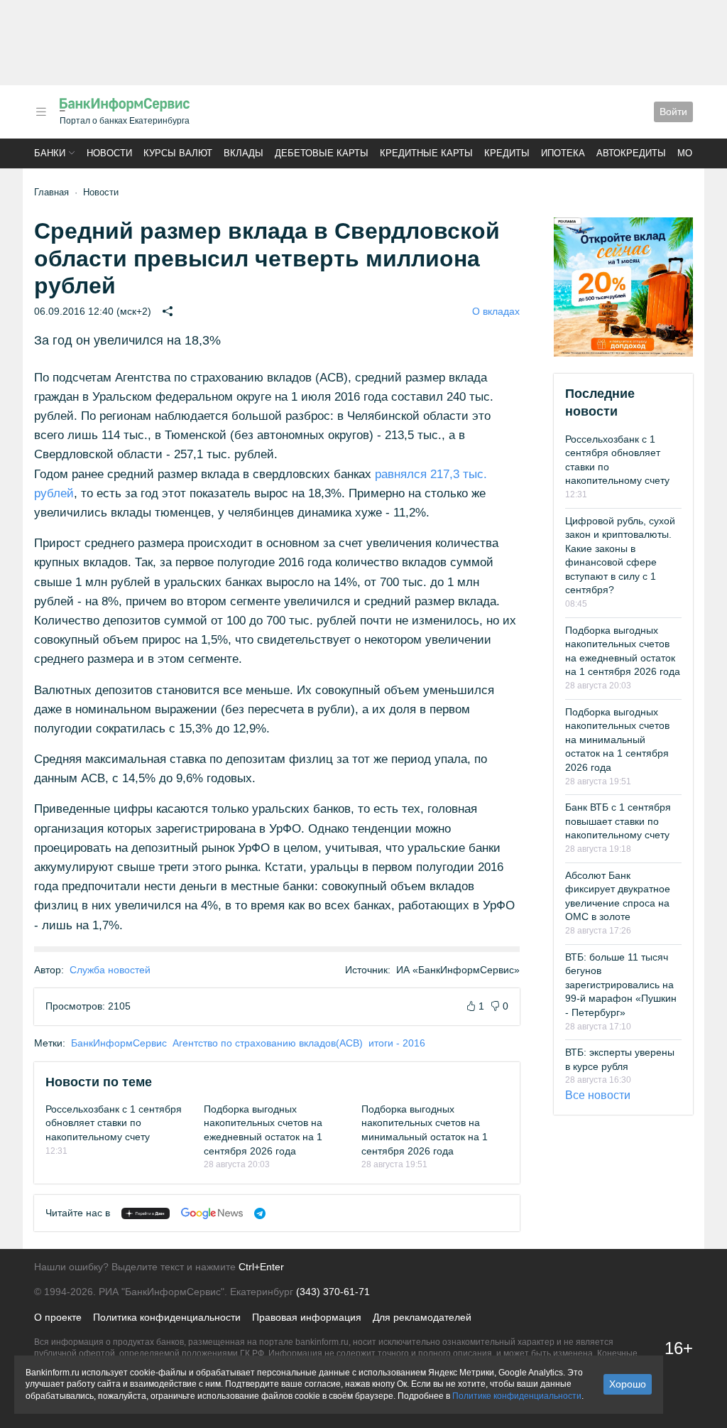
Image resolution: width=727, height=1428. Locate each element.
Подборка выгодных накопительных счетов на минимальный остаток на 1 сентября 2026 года (617, 739)
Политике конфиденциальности (516, 1396)
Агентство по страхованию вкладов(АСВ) (268, 1043)
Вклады (243, 153)
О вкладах (496, 311)
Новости (109, 153)
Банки (49, 153)
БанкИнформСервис (119, 1043)
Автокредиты (631, 153)
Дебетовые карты (321, 153)
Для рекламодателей (422, 1317)
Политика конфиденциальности (167, 1317)
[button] (41, 111)
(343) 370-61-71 (333, 1291)
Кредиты (507, 153)
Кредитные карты (426, 153)
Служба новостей (110, 969)
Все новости (597, 1095)
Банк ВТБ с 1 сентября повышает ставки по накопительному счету (618, 820)
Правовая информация (306, 1317)
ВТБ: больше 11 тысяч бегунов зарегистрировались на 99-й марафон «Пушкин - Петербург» (621, 984)
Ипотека (563, 153)
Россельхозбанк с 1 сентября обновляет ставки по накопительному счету (113, 1122)
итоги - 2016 (396, 1043)
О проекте (58, 1317)
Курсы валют (177, 153)
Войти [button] (673, 111)
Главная (51, 192)
